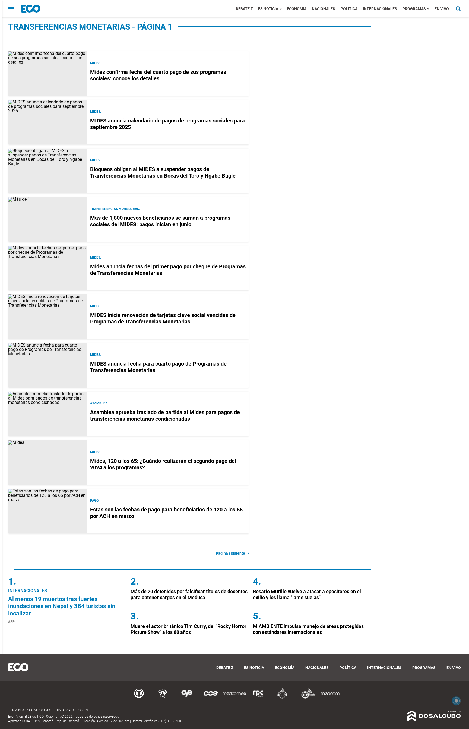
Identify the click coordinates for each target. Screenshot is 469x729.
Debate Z (244, 9)
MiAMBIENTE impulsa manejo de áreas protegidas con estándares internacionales (308, 629)
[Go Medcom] (234, 697)
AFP (11, 622)
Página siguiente (232, 553)
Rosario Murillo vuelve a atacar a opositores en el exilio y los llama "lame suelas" (307, 594)
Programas (414, 9)
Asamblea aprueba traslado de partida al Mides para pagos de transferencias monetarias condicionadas (165, 415)
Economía (296, 9)
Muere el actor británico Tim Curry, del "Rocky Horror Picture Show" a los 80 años (188, 629)
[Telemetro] (139, 697)
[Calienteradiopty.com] (282, 697)
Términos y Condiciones (29, 710)
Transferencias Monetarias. (115, 209)
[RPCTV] (163, 697)
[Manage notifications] (456, 700)
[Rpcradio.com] (258, 697)
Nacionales (323, 9)
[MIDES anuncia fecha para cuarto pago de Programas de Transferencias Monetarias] (47, 365)
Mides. (95, 112)
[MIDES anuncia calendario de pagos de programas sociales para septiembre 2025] (47, 122)
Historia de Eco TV (71, 710)
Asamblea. (99, 403)
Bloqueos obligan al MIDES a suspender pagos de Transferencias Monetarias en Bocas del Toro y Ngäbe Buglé (163, 172)
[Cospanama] (211, 697)
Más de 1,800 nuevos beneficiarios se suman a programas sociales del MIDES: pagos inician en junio (160, 221)
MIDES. (95, 63)
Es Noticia (268, 9)
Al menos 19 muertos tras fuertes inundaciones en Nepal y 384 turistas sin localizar (61, 606)
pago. (94, 500)
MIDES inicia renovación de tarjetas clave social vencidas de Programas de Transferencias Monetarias (163, 318)
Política (349, 9)
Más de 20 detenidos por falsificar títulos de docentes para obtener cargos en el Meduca (189, 594)
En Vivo (442, 9)
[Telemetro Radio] (306, 697)
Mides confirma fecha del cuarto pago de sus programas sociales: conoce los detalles (158, 75)
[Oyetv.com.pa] (187, 697)
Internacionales (380, 9)
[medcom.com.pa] (330, 697)
